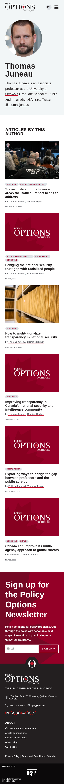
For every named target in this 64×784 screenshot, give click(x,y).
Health (23, 541)
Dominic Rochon (35, 273)
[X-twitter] (29, 713)
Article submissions (16, 733)
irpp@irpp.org (38, 705)
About (10, 722)
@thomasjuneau (17, 105)
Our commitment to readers (20, 728)
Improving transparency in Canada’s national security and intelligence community (29, 405)
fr (49, 7)
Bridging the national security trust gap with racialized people (30, 267)
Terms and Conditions (33, 756)
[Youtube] (18, 713)
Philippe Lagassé (17, 486)
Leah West (14, 554)
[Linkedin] (7, 713)
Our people (11, 746)
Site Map (51, 756)
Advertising (11, 742)
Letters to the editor (16, 737)
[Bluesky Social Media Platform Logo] (13, 713)
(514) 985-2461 (17, 705)
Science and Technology (33, 184)
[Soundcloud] (23, 713)
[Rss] (34, 713)
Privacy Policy (12, 756)
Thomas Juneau (16, 201)
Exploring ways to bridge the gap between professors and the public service (31, 477)
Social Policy (42, 256)
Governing (12, 184)
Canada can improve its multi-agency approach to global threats (32, 548)
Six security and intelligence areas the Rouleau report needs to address (31, 193)
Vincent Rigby (34, 201)
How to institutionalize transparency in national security (31, 335)
